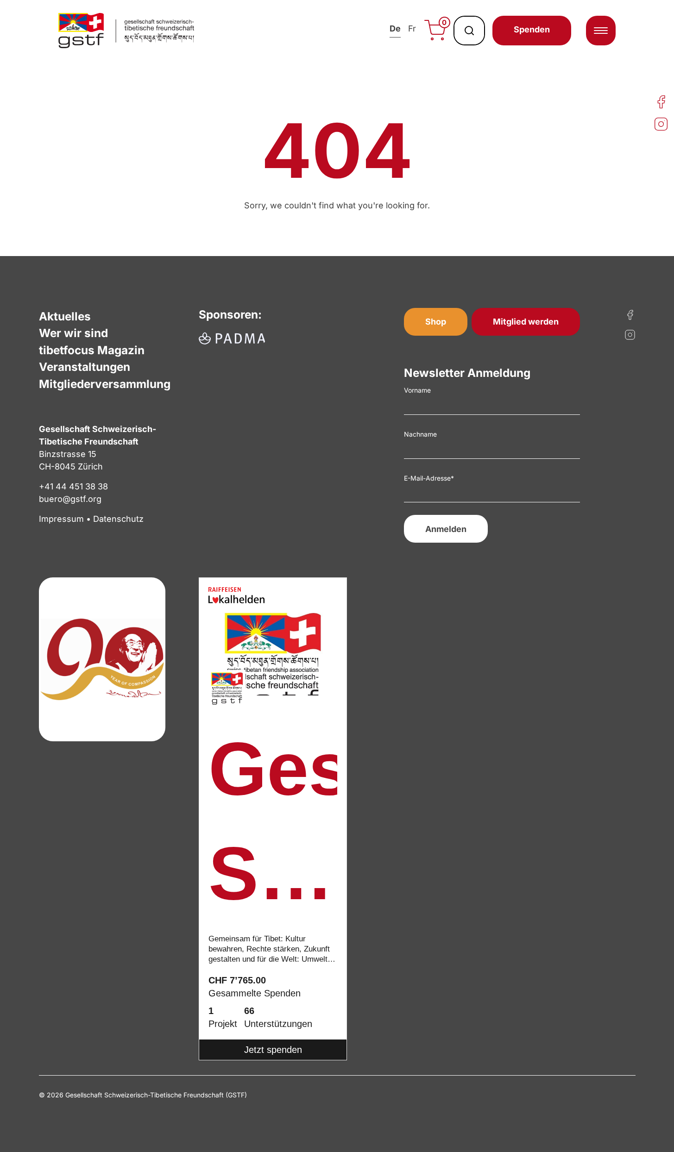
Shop (435, 321)
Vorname (417, 390)
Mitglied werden (526, 321)
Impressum (61, 519)
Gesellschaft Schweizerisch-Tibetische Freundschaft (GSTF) (272, 827)
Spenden (532, 29)
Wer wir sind (73, 333)
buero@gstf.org (70, 499)
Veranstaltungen (84, 367)
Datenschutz (118, 519)
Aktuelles (65, 316)
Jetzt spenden (273, 1050)
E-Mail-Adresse (429, 478)
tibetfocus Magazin (92, 350)
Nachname (420, 434)
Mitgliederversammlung (104, 384)
